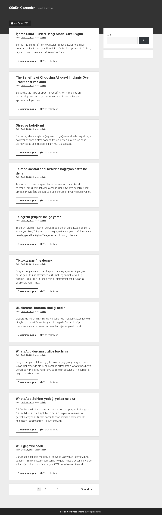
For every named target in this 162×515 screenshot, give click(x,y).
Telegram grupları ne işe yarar (38, 217)
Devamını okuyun (28, 62)
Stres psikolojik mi (30, 125)
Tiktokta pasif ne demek (34, 260)
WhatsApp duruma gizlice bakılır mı (42, 351)
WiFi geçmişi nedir (29, 446)
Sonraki (85, 489)
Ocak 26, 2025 (27, 129)
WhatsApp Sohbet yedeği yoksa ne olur (45, 399)
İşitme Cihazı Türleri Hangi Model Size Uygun (49, 34)
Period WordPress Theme (72, 512)
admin (43, 38)
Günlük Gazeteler (22, 8)
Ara (109, 34)
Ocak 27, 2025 (27, 38)
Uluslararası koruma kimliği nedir (40, 308)
